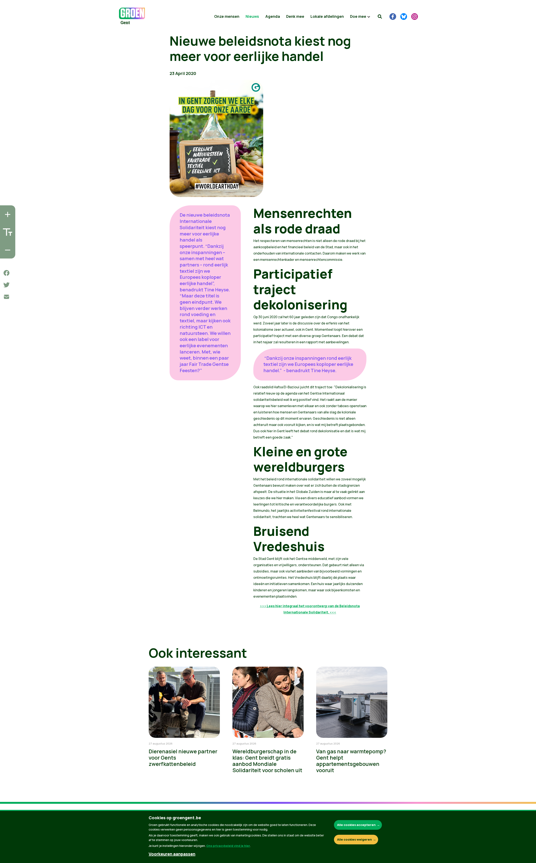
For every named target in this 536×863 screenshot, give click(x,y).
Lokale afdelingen (327, 16)
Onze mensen (226, 16)
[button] (380, 16)
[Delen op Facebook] (6, 273)
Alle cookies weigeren (354, 839)
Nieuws (252, 16)
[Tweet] (6, 284)
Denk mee (295, 16)
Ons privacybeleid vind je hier (228, 846)
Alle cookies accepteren (356, 825)
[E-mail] (6, 296)
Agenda (272, 16)
